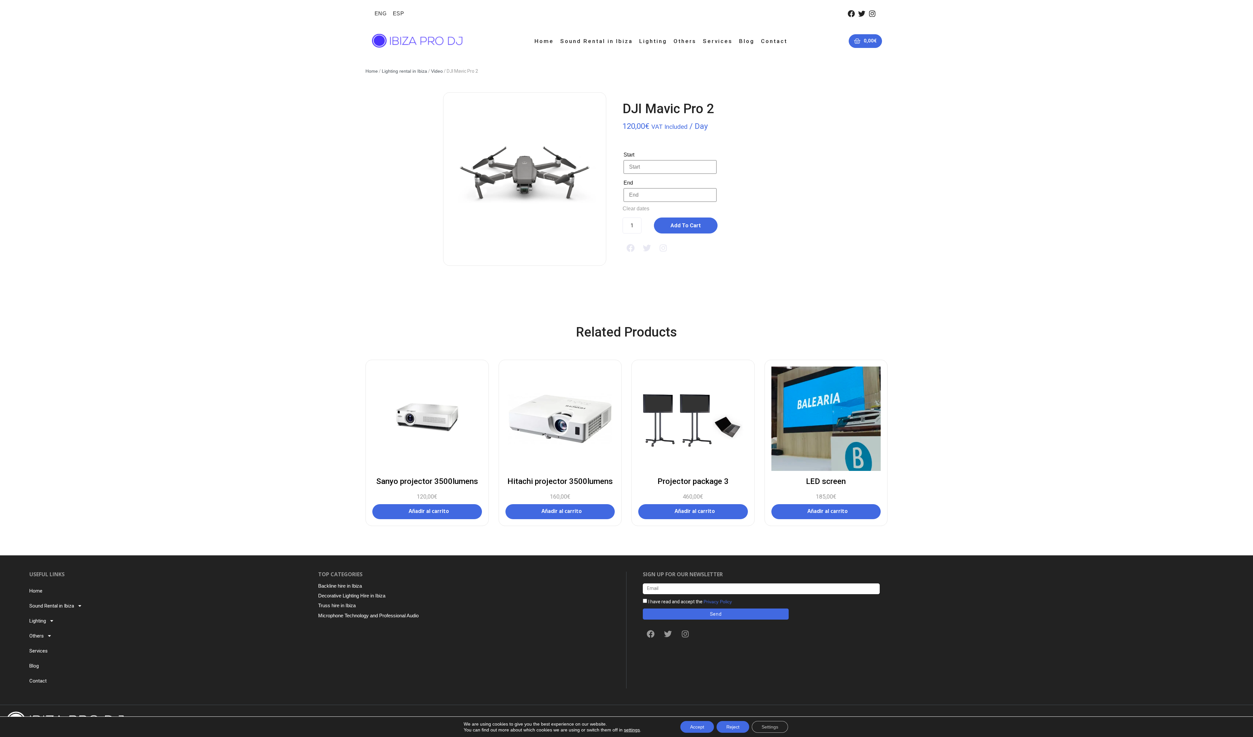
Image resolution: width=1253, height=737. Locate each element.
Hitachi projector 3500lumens (560, 481)
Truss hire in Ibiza (337, 605)
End (628, 183)
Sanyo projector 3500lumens (427, 481)
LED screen (826, 481)
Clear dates (636, 208)
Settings (770, 726)
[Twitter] (861, 13)
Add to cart (686, 225)
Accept (697, 726)
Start (629, 155)
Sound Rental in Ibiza (596, 41)
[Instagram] (872, 13)
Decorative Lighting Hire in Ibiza (351, 595)
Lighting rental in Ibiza (404, 71)
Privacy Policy (718, 601)
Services (718, 41)
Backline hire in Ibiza (340, 586)
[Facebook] (851, 13)
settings (632, 729)
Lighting (653, 41)
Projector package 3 (693, 481)
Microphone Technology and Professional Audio (368, 615)
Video (437, 71)
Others (684, 41)
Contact (774, 41)
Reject (732, 726)
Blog (746, 41)
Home (544, 41)
